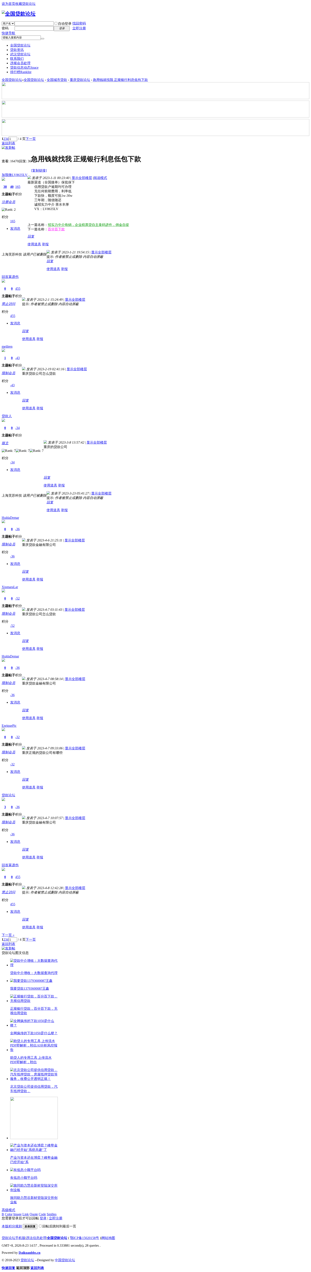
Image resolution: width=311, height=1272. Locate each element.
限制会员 (8, 373)
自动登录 (65, 23)
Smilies (51, 1214)
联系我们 (17, 58)
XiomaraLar (10, 587)
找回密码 (79, 23)
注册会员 (8, 202)
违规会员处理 (20, 63)
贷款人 (7, 416)
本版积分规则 (12, 1226)
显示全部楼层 (82, 178)
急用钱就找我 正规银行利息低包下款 (120, 80)
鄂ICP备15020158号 (84, 1238)
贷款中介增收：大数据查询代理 (34, 973)
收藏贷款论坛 (25, 3)
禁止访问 (8, 304)
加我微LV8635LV (15, 175)
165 (17, 187)
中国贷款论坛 (65, 1260)
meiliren (7, 346)
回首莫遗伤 (10, 277)
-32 (17, 737)
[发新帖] (8, 147)
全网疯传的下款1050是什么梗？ (34, 1033)
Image (17, 1214)
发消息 (15, 228)
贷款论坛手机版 (13, 1238)
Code (42, 1214)
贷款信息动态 (24, 67)
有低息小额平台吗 (23, 1177)
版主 (5, 443)
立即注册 (79, 28)
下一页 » (8, 935)
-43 (17, 358)
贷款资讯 (17, 50)
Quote (34, 1214)
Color (8, 1214)
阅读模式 (100, 178)
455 (17, 288)
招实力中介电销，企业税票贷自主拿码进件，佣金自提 (88, 225)
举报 (45, 244)
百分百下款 (56, 229)
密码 (5, 28)
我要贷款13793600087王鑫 (29, 988)
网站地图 (108, 1238)
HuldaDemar (10, 517)
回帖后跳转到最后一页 (59, 1226)
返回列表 (8, 143)
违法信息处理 (36, 1238)
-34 (17, 428)
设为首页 (8, 3)
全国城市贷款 (57, 80)
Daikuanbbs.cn (29, 1252)
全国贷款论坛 (20, 45)
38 (5, 187)
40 (12, 187)
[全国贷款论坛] (19, 13)
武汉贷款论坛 (20, 54)
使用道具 (34, 244)
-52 (17, 598)
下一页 (31, 139)
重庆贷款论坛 (80, 80)
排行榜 (20, 72)
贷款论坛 (8, 795)
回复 (31, 236)
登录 (43, 1218)
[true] (42, 38)
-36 (17, 529)
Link (25, 1214)
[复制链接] (39, 170)
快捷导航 (8, 33)
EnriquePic (9, 725)
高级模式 (8, 1210)
